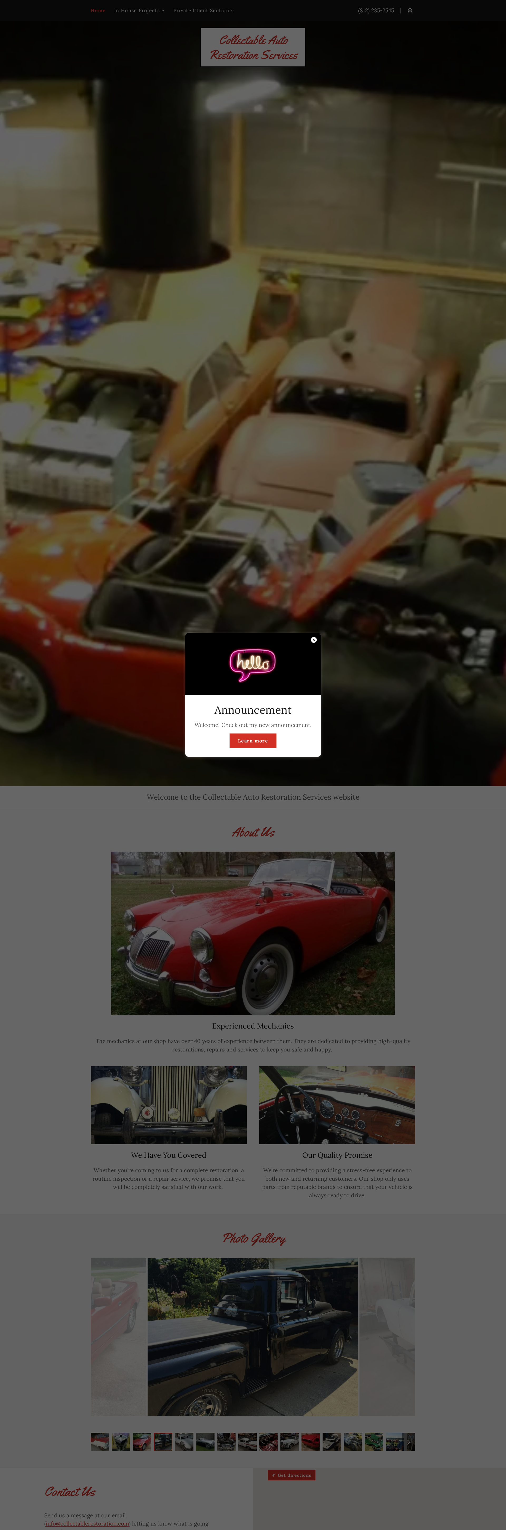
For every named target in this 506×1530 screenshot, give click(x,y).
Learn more (253, 741)
